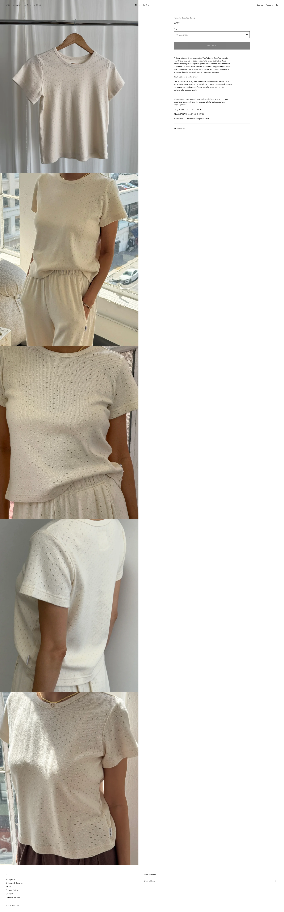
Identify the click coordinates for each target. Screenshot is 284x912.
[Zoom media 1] (69, 86)
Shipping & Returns (14, 883)
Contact (9, 894)
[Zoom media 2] (69, 259)
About (8, 887)
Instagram (10, 879)
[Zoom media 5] (69, 778)
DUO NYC (16, 905)
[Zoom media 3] (69, 432)
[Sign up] (275, 881)
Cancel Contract (13, 897)
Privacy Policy (12, 890)
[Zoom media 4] (69, 605)
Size (175, 29)
